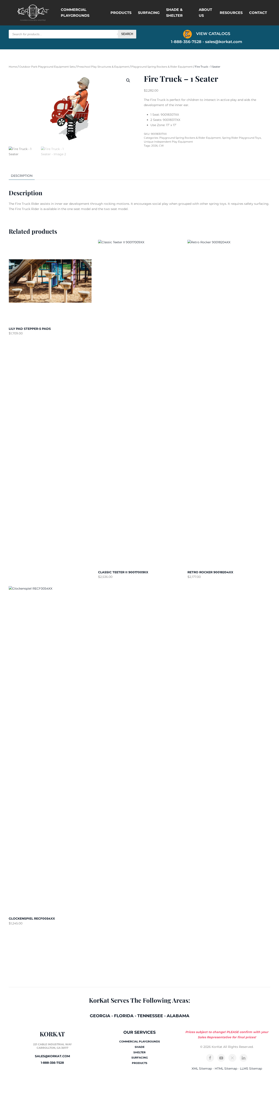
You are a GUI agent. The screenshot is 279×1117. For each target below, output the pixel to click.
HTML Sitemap (226, 1068)
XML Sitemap (202, 1068)
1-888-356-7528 (52, 1063)
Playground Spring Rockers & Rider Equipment (162, 66)
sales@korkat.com (223, 41)
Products (121, 13)
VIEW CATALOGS (212, 33)
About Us (205, 13)
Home (13, 66)
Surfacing (149, 13)
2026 (154, 145)
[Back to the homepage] (33, 12)
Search (127, 34)
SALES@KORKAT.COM (52, 1056)
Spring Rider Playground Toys (241, 137)
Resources (231, 13)
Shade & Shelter (174, 13)
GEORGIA (100, 1015)
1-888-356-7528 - (188, 41)
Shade (140, 1047)
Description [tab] (21, 176)
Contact (258, 13)
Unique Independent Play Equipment (168, 141)
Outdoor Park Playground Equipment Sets (47, 66)
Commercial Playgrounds (75, 13)
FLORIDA (124, 1015)
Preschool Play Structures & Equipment (103, 66)
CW (161, 145)
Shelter (139, 1052)
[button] (128, 80)
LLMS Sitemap (251, 1068)
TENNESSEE (150, 1015)
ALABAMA (178, 1015)
